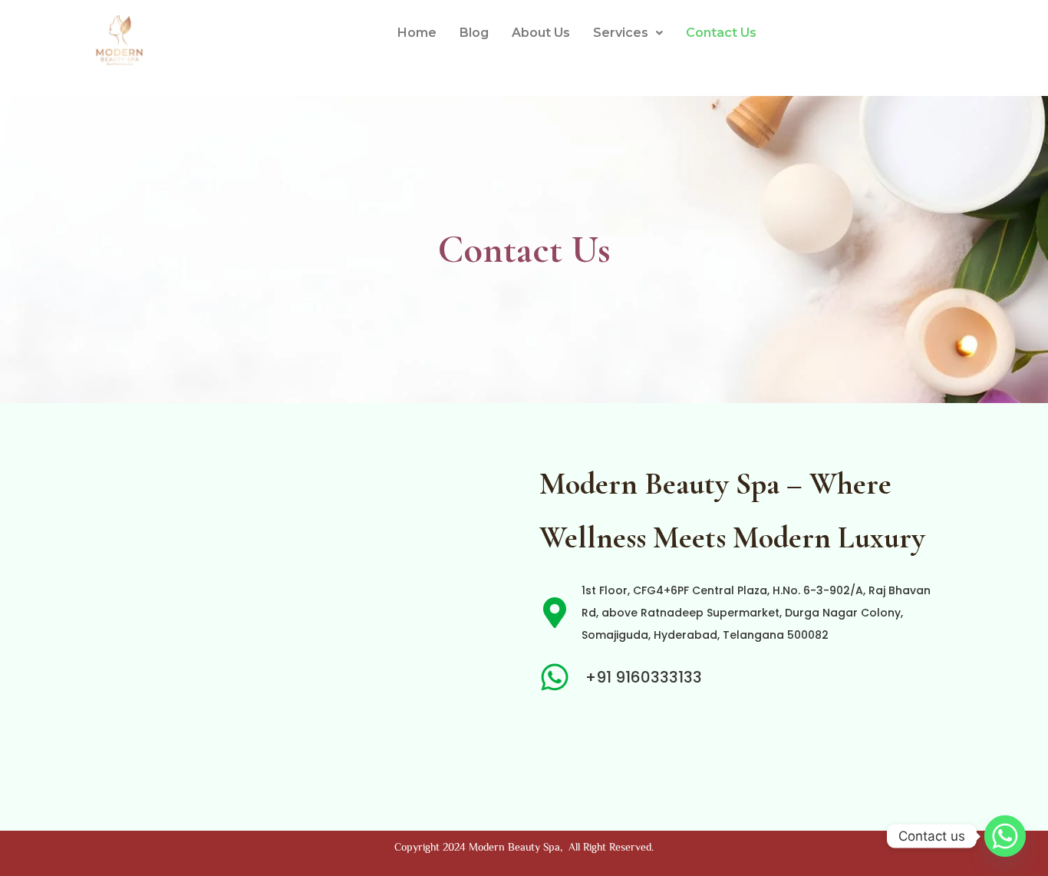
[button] (628, 33)
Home (417, 32)
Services (620, 32)
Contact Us (721, 32)
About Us (541, 32)
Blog (474, 32)
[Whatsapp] (1005, 836)
